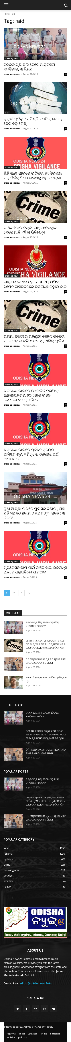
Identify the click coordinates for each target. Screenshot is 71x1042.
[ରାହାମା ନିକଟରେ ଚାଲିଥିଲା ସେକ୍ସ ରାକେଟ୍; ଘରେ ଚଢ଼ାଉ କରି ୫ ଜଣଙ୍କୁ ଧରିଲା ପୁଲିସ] (35, 316)
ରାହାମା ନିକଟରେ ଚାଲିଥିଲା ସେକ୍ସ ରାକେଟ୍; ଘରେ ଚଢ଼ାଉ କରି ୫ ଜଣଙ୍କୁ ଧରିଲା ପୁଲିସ (34, 338)
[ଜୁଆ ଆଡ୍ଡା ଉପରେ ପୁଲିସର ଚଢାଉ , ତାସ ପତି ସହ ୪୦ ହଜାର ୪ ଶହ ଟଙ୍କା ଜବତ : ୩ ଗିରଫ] (35, 488)
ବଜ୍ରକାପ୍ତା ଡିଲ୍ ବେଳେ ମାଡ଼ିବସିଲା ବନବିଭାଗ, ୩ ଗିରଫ (29, 66)
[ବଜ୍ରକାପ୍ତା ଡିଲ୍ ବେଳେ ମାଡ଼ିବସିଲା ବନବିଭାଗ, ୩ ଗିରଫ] (35, 44)
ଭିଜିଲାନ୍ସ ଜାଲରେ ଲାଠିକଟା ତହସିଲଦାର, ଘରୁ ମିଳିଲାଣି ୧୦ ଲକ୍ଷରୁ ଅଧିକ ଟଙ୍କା (33, 175)
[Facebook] (26, 1008)
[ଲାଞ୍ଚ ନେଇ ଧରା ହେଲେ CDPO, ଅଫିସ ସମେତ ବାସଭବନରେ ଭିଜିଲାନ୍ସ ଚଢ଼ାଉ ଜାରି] (35, 261)
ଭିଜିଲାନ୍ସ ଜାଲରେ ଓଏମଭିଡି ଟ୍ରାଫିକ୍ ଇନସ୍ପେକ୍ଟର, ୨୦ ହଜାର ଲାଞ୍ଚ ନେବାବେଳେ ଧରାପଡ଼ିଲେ (31, 395)
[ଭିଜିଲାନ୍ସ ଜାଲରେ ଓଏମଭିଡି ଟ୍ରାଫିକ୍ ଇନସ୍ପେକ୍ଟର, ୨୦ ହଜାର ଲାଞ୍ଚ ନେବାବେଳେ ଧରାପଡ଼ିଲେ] (35, 370)
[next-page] (29, 593)
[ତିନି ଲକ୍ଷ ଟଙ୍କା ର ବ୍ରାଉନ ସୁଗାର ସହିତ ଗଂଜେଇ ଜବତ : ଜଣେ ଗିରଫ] (13, 664)
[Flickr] (35, 1008)
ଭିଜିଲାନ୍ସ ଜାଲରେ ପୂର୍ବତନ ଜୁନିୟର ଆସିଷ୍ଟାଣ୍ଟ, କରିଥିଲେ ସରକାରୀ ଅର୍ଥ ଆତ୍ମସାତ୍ (31, 454)
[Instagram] (44, 1008)
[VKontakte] (53, 1008)
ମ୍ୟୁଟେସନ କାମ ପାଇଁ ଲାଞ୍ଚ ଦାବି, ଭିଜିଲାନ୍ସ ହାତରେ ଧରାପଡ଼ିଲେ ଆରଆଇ (35, 569)
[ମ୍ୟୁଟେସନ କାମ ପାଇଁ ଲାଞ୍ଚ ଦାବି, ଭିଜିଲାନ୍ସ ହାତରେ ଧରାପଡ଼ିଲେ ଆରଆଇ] (35, 547)
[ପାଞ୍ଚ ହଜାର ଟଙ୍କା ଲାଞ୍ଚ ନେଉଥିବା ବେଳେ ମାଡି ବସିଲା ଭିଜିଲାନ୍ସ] (35, 207)
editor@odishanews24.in (35, 983)
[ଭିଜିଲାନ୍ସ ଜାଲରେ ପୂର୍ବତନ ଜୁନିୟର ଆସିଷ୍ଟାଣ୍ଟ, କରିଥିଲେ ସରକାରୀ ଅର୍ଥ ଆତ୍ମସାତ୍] (35, 429)
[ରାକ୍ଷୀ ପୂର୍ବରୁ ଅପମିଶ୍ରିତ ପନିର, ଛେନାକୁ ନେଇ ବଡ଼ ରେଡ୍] (35, 98)
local (7, 112)
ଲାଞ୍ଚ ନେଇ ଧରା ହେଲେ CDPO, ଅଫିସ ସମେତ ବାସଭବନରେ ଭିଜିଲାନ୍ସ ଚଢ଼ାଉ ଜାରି (35, 284)
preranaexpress (12, 74)
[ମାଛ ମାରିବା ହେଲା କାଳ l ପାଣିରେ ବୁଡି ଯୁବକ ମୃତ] (13, 682)
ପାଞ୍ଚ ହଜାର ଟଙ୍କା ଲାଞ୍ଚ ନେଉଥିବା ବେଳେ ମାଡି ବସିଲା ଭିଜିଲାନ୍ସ (30, 229)
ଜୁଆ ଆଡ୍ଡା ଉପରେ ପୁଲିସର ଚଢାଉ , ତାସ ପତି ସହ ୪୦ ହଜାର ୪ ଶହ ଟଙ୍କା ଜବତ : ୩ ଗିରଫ (34, 513)
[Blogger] (17, 1008)
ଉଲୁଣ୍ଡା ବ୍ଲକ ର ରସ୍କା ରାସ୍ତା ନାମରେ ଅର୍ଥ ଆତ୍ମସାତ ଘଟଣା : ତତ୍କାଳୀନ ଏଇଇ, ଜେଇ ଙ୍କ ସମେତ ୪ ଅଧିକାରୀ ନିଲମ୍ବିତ (46, 644)
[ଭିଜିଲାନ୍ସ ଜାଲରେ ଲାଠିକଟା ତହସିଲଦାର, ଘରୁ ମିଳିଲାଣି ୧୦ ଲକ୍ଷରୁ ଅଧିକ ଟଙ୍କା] (35, 153)
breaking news (12, 58)
